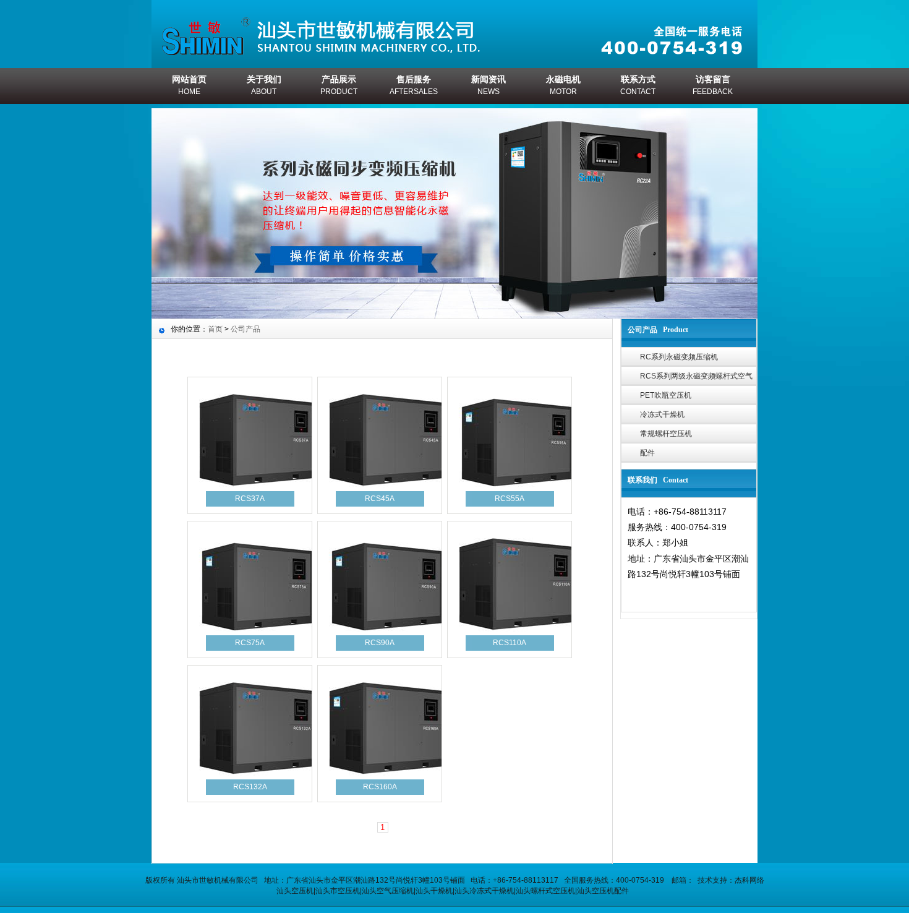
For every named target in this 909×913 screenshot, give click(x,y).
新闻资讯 (488, 85)
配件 (647, 452)
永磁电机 (563, 85)
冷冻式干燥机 (662, 414)
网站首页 (189, 85)
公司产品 (245, 329)
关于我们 (264, 85)
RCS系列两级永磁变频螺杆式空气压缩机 (696, 379)
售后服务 (414, 85)
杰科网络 (749, 880)
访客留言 (713, 85)
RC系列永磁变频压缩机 (679, 357)
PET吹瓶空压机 (665, 395)
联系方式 (637, 85)
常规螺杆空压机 (666, 433)
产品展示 (338, 85)
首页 (215, 329)
